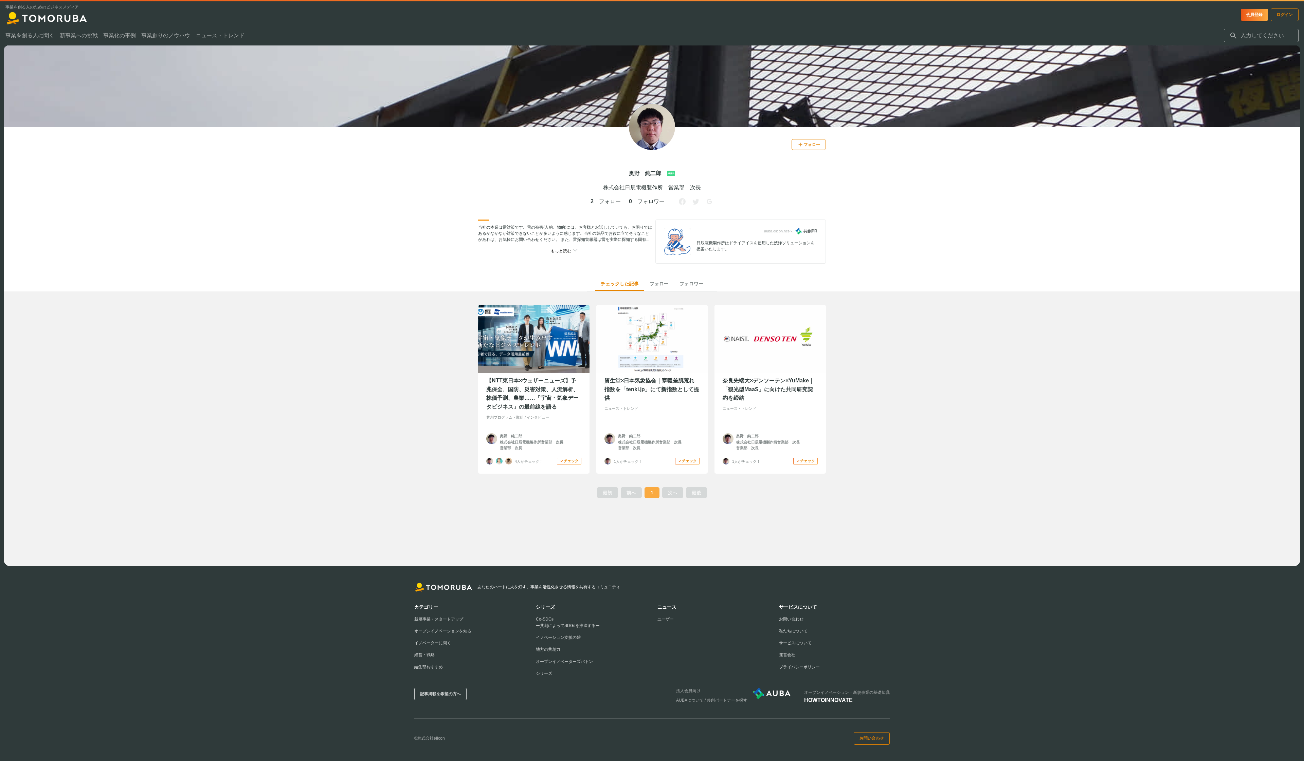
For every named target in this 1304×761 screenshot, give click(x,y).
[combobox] (1261, 35)
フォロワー (691, 283)
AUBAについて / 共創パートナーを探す (711, 700)
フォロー (659, 283)
